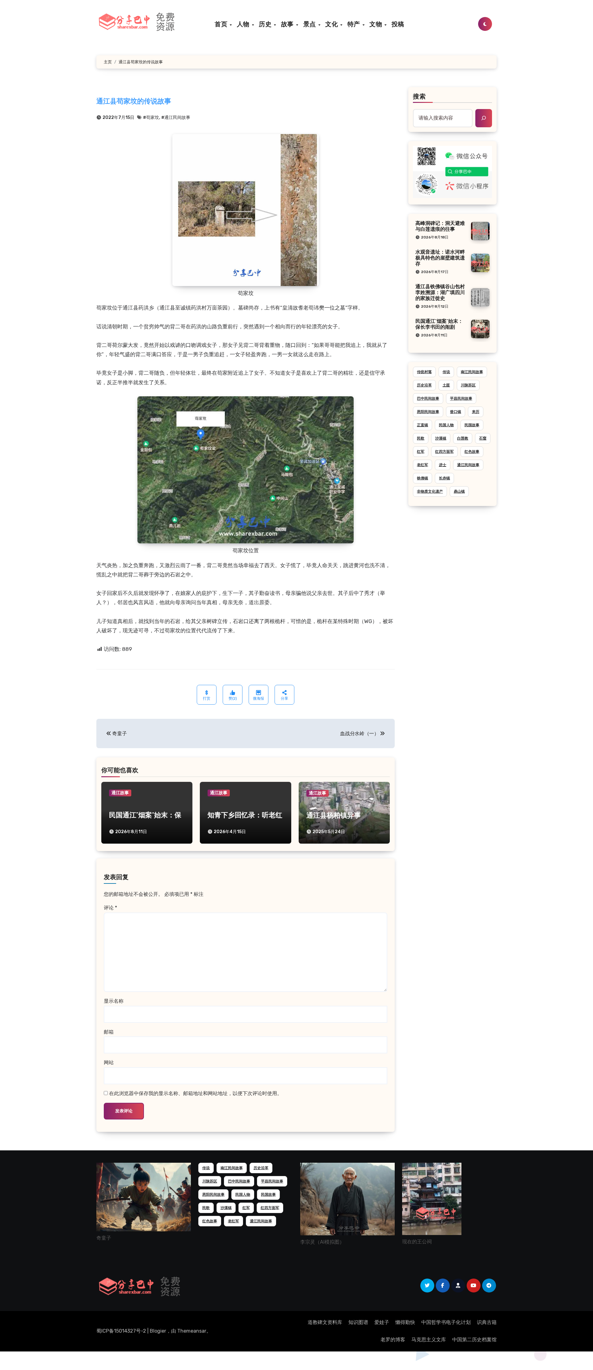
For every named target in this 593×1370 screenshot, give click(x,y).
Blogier (158, 1331)
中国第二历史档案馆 (474, 1340)
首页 (222, 24)
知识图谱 (358, 1322)
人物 (244, 24)
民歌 (420, 438)
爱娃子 (381, 1322)
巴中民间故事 (428, 398)
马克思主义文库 (428, 1340)
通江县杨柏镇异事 (333, 816)
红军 (420, 451)
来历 (475, 412)
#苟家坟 (151, 117)
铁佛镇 (422, 478)
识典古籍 (487, 1322)
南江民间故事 (472, 372)
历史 (266, 24)
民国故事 (472, 425)
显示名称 (114, 1001)
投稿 (398, 24)
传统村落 (424, 372)
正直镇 (422, 425)
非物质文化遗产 (430, 491)
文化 (332, 24)
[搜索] (483, 118)
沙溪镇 (440, 438)
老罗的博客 (393, 1340)
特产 (354, 24)
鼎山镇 (459, 491)
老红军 (422, 465)
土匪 (446, 385)
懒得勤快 (405, 1322)
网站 (109, 1062)
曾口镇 (455, 412)
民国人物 (446, 425)
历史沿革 (424, 385)
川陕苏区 (468, 385)
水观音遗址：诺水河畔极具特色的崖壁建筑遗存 (440, 258)
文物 (376, 24)
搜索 (419, 97)
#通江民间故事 (175, 117)
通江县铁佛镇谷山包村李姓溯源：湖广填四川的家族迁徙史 (440, 293)
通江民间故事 (468, 465)
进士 (442, 465)
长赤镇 (444, 478)
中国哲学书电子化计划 (446, 1322)
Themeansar (191, 1331)
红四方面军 (444, 451)
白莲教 (462, 438)
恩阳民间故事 (428, 412)
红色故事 (472, 451)
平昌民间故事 (461, 398)
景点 (310, 24)
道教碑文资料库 (325, 1322)
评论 (110, 908)
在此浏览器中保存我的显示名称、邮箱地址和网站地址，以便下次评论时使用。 (195, 1093)
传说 (446, 372)
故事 (288, 24)
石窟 (482, 438)
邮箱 (109, 1032)
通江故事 (120, 792)
